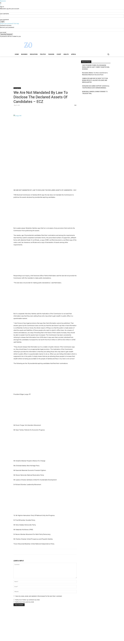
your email (3, 32)
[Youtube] (109, 39)
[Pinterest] (24, 109)
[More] (32, 109)
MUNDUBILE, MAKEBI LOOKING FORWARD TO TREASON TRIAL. (95, 92)
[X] (104, 39)
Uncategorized (17, 88)
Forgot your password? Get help (9, 23)
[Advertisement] (45, 74)
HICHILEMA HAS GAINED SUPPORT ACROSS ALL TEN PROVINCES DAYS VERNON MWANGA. (95, 87)
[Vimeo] (107, 39)
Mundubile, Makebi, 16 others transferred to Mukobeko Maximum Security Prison (95, 73)
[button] (108, 54)
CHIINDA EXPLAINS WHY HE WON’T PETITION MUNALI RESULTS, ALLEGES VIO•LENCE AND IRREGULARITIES (95, 80)
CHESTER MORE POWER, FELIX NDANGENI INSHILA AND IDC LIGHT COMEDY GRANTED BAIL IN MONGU (95, 67)
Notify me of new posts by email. (24, 602)
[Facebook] (99, 39)
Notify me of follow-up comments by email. (27, 599)
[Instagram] (102, 39)
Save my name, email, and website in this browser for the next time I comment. (38, 596)
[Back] (0, 5)
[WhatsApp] (28, 109)
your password (4, 19)
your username (4, 13)
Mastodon (3, 1)
